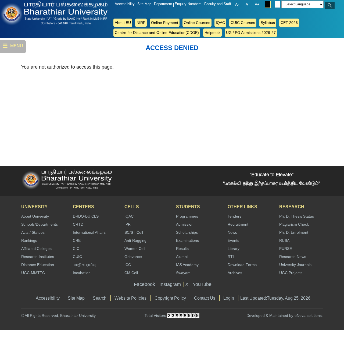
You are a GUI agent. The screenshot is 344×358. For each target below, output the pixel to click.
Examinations (187, 240)
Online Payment (164, 22)
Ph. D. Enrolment (293, 232)
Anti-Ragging (135, 240)
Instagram (170, 284)
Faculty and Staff (217, 4)
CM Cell (131, 273)
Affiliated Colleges (36, 248)
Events (233, 240)
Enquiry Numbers (188, 4)
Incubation (82, 273)
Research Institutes (37, 256)
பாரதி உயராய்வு (84, 265)
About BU (123, 22)
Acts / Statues (33, 232)
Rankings (29, 240)
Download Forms (242, 265)
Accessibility (125, 4)
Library (233, 248)
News (232, 232)
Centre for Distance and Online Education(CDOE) (157, 32)
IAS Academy (187, 265)
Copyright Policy (170, 298)
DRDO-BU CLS (86, 216)
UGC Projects (290, 273)
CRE (77, 240)
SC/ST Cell (133, 232)
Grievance (133, 256)
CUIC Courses (243, 22)
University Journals (295, 265)
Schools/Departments (39, 224)
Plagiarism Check (294, 224)
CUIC (77, 256)
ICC (127, 265)
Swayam (183, 273)
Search (99, 298)
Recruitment (238, 224)
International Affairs (89, 232)
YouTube (202, 284)
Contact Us (204, 298)
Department (163, 4)
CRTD (78, 224)
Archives (235, 273)
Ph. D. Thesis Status (296, 216)
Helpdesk (212, 32)
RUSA (284, 240)
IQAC (220, 22)
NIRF (141, 22)
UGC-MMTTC (33, 273)
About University (35, 216)
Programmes (187, 216)
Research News (292, 256)
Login (228, 298)
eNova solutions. (309, 315)
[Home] (21, 13)
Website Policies (130, 298)
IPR (127, 224)
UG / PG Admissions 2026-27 (251, 32)
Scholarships (187, 232)
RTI (231, 256)
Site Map (144, 4)
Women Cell (134, 248)
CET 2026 (289, 22)
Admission (185, 224)
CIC (76, 248)
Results (182, 248)
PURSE (285, 248)
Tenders (234, 216)
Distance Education (37, 265)
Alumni (182, 256)
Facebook (144, 284)
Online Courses (197, 22)
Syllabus (268, 22)
